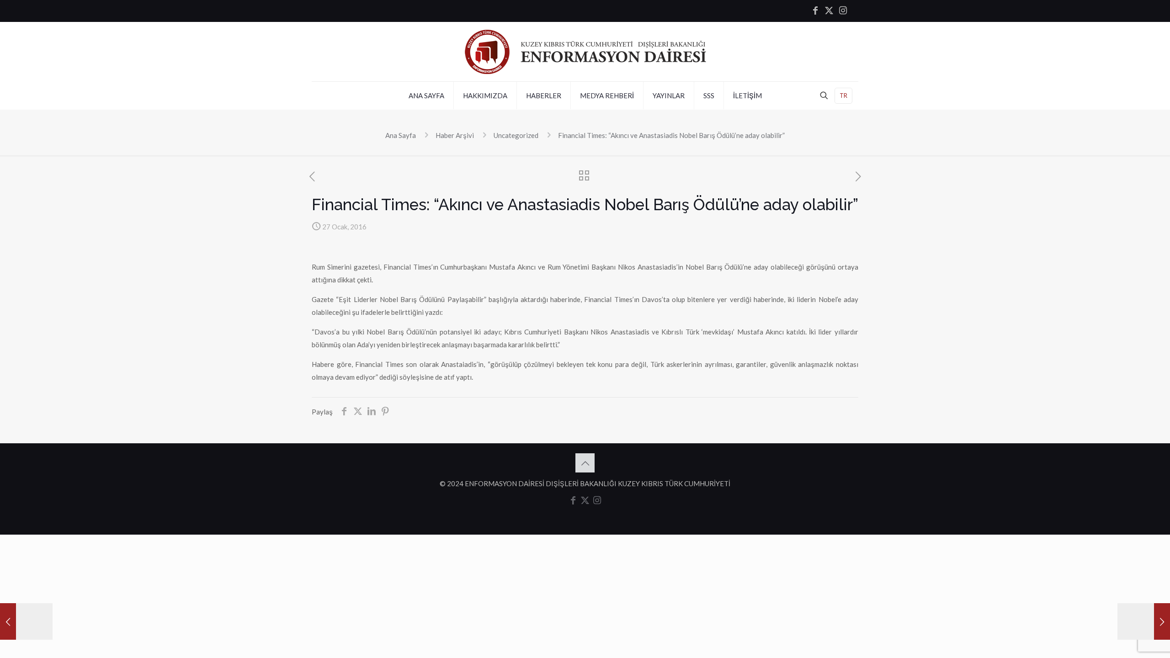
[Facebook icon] (815, 11)
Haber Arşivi (455, 135)
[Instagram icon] (842, 11)
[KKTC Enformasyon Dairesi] (585, 51)
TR (843, 95)
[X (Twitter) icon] (829, 11)
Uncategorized (516, 135)
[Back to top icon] (585, 462)
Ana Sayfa (400, 135)
